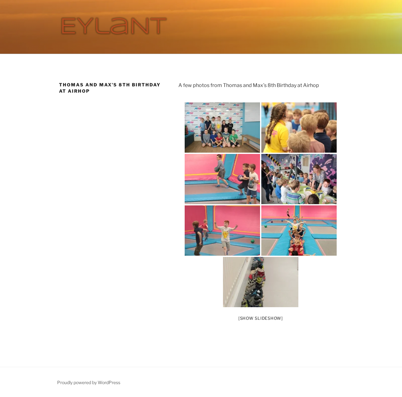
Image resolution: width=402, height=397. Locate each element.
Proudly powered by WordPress (88, 382)
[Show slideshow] (260, 318)
